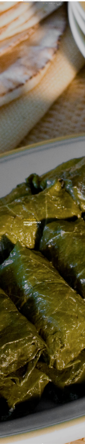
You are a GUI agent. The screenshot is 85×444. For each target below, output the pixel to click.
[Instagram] (60, 0)
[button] (58, 4)
